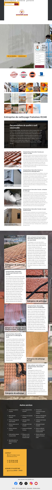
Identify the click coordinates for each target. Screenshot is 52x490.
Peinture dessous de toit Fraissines (14, 425)
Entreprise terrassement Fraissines (27, 416)
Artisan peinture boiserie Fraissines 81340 (14, 435)
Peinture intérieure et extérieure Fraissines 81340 (40, 436)
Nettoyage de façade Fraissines (40, 425)
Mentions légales (36, 488)
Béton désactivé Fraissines (12, 416)
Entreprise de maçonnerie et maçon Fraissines (40, 411)
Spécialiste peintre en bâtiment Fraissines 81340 (13, 442)
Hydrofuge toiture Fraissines (26, 421)
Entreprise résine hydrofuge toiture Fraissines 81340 (26, 436)
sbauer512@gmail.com (11, 0)
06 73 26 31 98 (31, 0)
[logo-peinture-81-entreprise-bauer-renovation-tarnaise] (22, 12)
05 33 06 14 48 (22, 0)
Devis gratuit (29, 488)
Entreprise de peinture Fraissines (13, 410)
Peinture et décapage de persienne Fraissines (41, 416)
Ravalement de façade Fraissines (27, 429)
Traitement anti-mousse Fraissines (41, 421)
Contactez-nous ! (22, 56)
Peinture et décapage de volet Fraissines (14, 421)
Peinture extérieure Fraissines (13, 429)
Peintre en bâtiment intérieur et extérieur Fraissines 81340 (40, 430)
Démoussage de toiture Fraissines (27, 410)
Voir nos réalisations (12, 56)
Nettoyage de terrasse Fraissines (27, 425)
